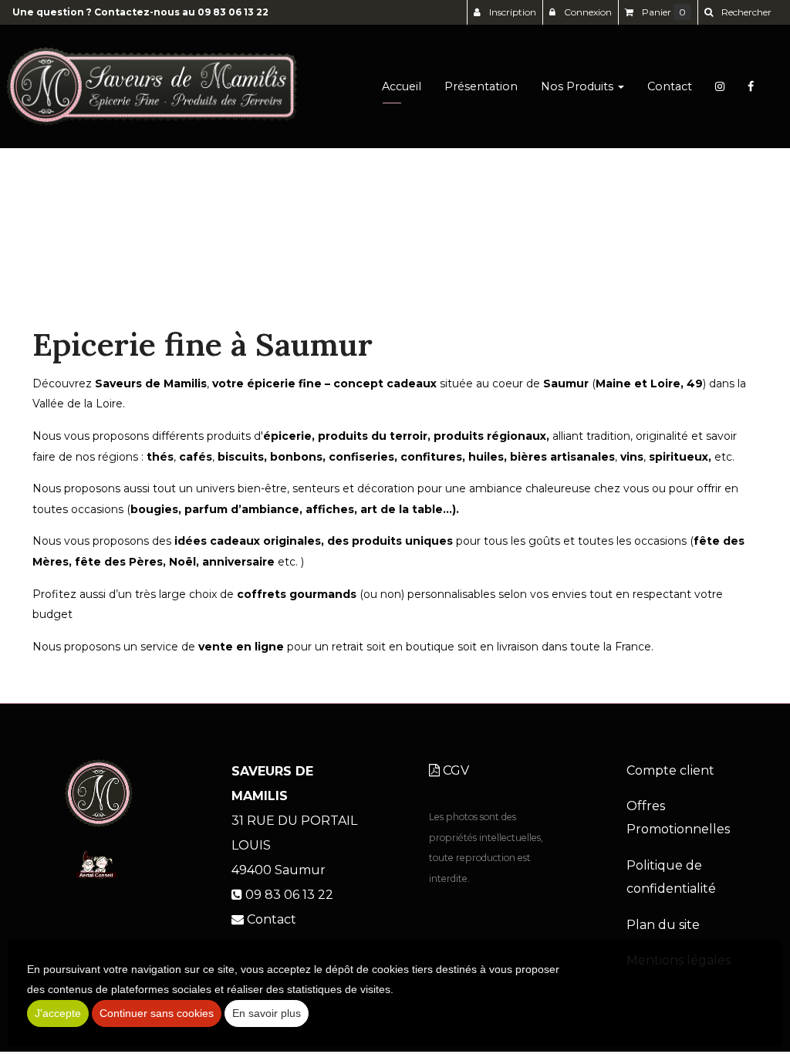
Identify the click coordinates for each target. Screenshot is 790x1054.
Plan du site (663, 924)
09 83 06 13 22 (233, 12)
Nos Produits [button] (578, 86)
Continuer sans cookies (157, 1013)
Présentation (481, 86)
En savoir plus (266, 1013)
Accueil (401, 86)
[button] (737, 12)
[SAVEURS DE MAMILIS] (151, 86)
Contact (669, 86)
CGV (454, 770)
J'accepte (58, 1013)
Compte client (670, 770)
